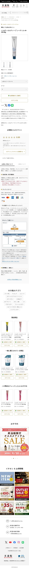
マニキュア (14, 293)
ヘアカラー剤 (11, 17)
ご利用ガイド (8, 547)
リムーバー (22, 293)
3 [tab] (15, 458)
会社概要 (21, 547)
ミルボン (4, 24)
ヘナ (24, 301)
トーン (2, 85)
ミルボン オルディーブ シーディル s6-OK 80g (9, 20)
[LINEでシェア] (12, 105)
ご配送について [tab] (22, 164)
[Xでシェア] (6, 105)
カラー (2, 78)
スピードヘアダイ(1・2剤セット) (14, 307)
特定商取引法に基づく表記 (14, 550)
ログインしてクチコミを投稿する (14, 151)
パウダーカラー (8, 304)
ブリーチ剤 (6, 293)
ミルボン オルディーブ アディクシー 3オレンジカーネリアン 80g (7, 336)
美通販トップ (3, 17)
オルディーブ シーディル (13, 24)
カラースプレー (10, 299)
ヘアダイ (17, 17)
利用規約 (15, 547)
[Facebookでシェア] (9, 105)
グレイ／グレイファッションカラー (7, 18)
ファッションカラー (19, 304)
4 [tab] (17, 458)
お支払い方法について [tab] (7, 164)
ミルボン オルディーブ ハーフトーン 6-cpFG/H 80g (20, 336)
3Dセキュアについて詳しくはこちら (10, 261)
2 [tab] (13, 458)
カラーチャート (7, 301)
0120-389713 (15, 525)
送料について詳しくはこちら (10, 76)
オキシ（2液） (17, 301)
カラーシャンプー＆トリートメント (14, 296)
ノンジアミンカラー (14, 309)
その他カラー (19, 299)
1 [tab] (11, 458)
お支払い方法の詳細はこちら (14, 279)
